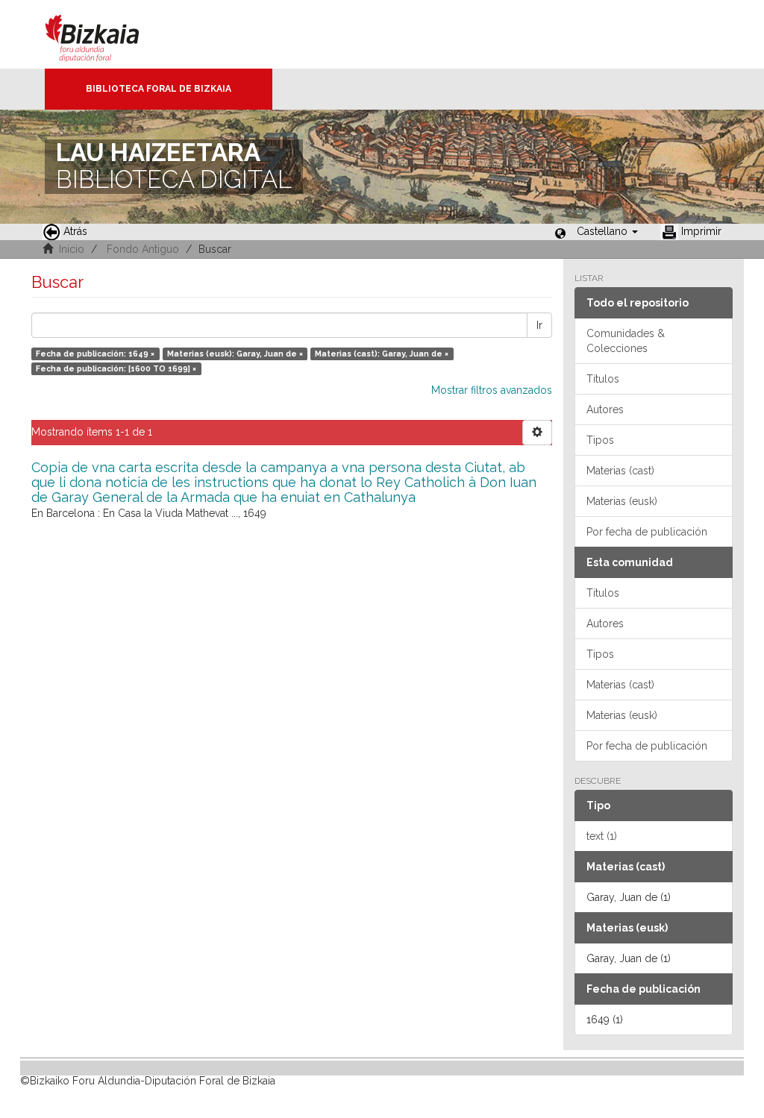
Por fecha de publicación (646, 532)
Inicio (71, 249)
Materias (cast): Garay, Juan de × (381, 353)
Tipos (600, 440)
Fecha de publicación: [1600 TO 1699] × (116, 368)
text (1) (601, 836)
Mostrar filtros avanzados (491, 390)
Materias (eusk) (621, 501)
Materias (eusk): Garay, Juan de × (235, 353)
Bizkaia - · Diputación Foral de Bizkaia (108, 34)
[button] (607, 231)
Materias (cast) (620, 471)
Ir (539, 325)
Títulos (602, 379)
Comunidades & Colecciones (625, 340)
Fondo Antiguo (143, 249)
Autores (605, 409)
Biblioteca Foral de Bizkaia (158, 89)
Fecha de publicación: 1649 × (95, 353)
